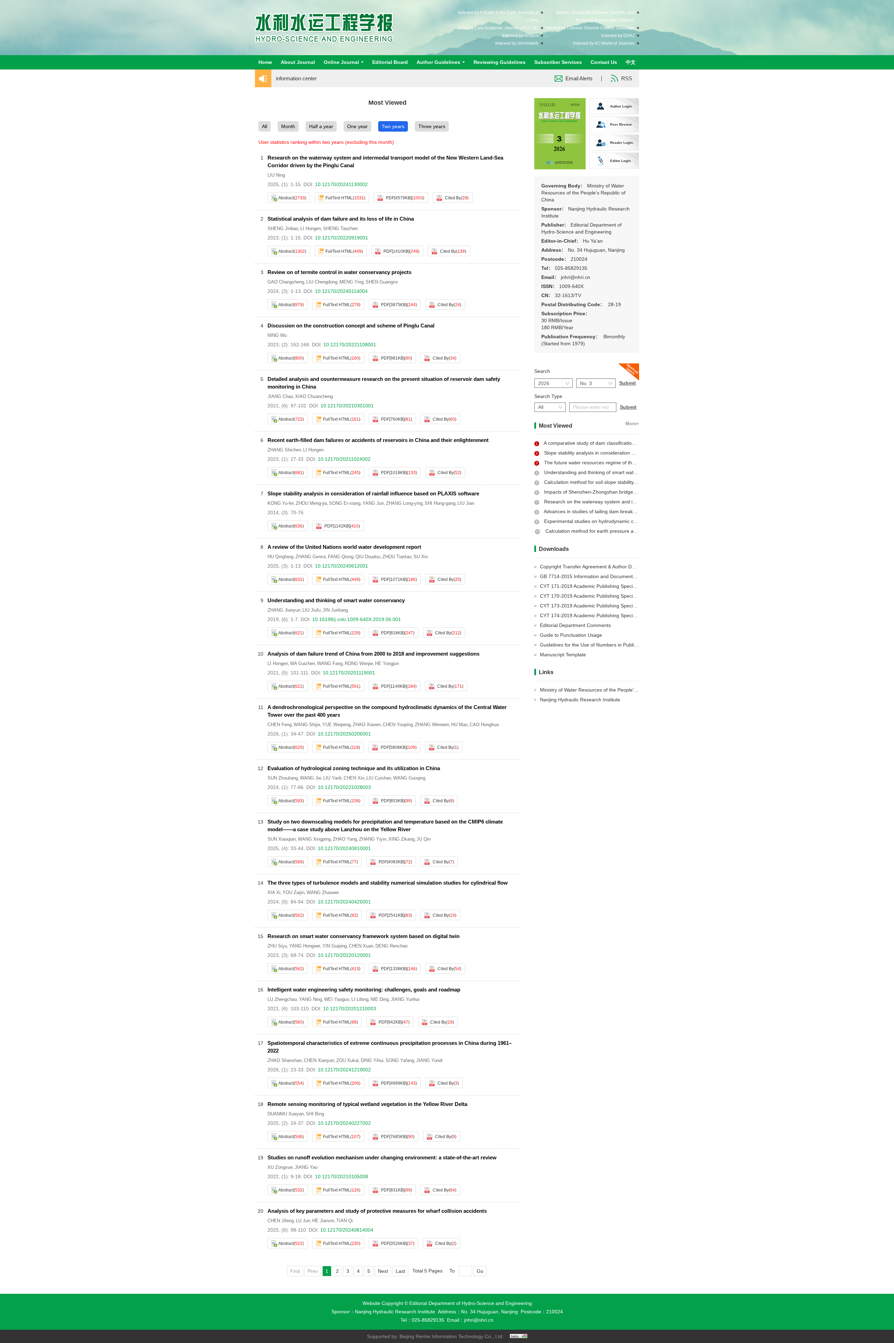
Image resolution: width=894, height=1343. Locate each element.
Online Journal (341, 62)
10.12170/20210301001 (347, 405)
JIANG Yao (306, 1167)
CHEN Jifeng (281, 1220)
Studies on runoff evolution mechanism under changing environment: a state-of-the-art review (382, 1157)
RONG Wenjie (359, 663)
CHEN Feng (280, 724)
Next (383, 1271)
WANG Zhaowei (323, 892)
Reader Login (621, 143)
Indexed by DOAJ (618, 35)
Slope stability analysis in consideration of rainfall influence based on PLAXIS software (373, 493)
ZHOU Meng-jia (311, 503)
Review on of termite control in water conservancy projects (339, 272)
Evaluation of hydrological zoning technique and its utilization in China (354, 768)
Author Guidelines (438, 62)
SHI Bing (315, 1113)
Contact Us (604, 62)
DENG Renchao (391, 946)
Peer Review (621, 124)
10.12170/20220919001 (341, 238)
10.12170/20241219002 (344, 1069)
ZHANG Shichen (284, 449)
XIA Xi (274, 892)
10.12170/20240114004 (341, 291)
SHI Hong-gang (440, 503)
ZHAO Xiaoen (367, 724)
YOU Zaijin (294, 892)
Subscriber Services (558, 62)
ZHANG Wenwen (432, 724)
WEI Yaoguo (336, 999)
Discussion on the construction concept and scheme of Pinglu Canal (351, 326)
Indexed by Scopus (520, 35)
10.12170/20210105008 (341, 1176)
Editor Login (620, 161)
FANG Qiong (340, 556)
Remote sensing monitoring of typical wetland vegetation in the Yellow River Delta (367, 1104)
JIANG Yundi (429, 1060)
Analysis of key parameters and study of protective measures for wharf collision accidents (377, 1211)
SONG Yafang (400, 1060)
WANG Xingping (314, 839)
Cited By (453, 197)
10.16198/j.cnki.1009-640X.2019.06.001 (356, 619)
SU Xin (420, 556)
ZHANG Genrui (310, 556)
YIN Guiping (334, 946)
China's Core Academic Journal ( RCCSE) (498, 27)
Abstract (286, 197)
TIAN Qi (344, 1220)
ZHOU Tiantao (396, 556)
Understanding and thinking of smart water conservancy (336, 600)
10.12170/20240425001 (344, 902)
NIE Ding (380, 999)
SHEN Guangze (382, 282)
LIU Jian (465, 503)
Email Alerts (579, 78)
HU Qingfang (280, 556)
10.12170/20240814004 (346, 1230)
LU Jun (303, 1220)
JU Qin (424, 839)
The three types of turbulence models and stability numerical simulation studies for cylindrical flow (388, 883)
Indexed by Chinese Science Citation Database (590, 27)
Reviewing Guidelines (500, 62)
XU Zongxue (280, 1167)
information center (296, 78)
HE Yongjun (387, 663)
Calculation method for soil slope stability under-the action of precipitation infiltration (636, 482)
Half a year (321, 126)
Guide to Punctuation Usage (571, 635)
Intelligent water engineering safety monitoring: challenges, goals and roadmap (364, 990)
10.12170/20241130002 (341, 184)
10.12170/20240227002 (344, 1123)
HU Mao (459, 724)
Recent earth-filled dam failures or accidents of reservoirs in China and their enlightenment (378, 440)
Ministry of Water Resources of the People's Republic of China (608, 690)
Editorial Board (390, 62)
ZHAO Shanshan (285, 1060)
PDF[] (399, 197)
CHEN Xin (354, 778)
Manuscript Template (563, 654)
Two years (393, 126)
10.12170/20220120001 (344, 955)
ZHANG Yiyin (372, 839)
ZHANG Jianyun (284, 610)
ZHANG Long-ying (404, 503)
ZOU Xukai (347, 1060)
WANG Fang (330, 663)
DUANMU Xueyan (286, 1113)
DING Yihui (372, 1060)
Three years (431, 126)
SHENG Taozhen (340, 228)
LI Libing (359, 999)
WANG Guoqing (409, 778)
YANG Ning (310, 999)
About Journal (298, 62)
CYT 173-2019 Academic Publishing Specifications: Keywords (607, 605)
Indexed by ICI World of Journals (604, 43)
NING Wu (277, 335)
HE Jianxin (323, 1220)
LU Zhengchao (282, 999)
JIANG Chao (280, 396)
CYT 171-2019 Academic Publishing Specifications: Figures (605, 586)
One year (357, 126)
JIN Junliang (335, 610)
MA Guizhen (302, 663)
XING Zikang (401, 839)
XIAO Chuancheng (314, 396)
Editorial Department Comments (575, 625)
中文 (631, 62)
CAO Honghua (484, 724)
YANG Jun (373, 503)
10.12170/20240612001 (341, 566)
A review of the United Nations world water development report (344, 547)
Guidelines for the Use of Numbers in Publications (595, 645)
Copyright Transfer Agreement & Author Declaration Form (603, 566)
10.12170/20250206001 (344, 734)
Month (288, 126)
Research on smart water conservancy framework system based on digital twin (364, 936)
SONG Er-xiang (344, 503)
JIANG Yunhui (405, 999)
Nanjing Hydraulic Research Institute (580, 699)
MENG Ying (351, 282)
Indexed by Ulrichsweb (516, 43)
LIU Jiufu (311, 610)
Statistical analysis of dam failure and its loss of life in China (341, 219)
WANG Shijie (307, 724)
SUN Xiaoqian (282, 839)
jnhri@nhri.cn (478, 1320)
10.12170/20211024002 (344, 459)
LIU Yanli (332, 778)
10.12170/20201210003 (349, 1008)
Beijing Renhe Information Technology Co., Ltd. (452, 1336)
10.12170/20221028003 (344, 787)
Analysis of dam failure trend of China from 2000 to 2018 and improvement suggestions (373, 654)
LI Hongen (310, 228)
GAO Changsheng (286, 282)
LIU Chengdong (321, 282)
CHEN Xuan (361, 946)
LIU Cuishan (378, 778)
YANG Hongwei (304, 946)
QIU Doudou (368, 556)
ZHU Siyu (277, 946)
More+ (632, 423)
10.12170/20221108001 (349, 344)
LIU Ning (276, 175)
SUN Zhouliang (283, 778)
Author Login (621, 106)
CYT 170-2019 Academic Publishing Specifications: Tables (604, 596)
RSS (626, 78)
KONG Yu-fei (281, 503)
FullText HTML (339, 197)
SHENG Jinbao (283, 228)
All (264, 126)
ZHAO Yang (345, 839)
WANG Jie (310, 778)
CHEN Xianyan (319, 1060)
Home (265, 62)
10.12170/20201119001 (349, 673)
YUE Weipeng (336, 724)
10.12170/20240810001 (344, 848)
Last (400, 1271)
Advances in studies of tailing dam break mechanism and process (616, 511)
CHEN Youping (398, 724)
